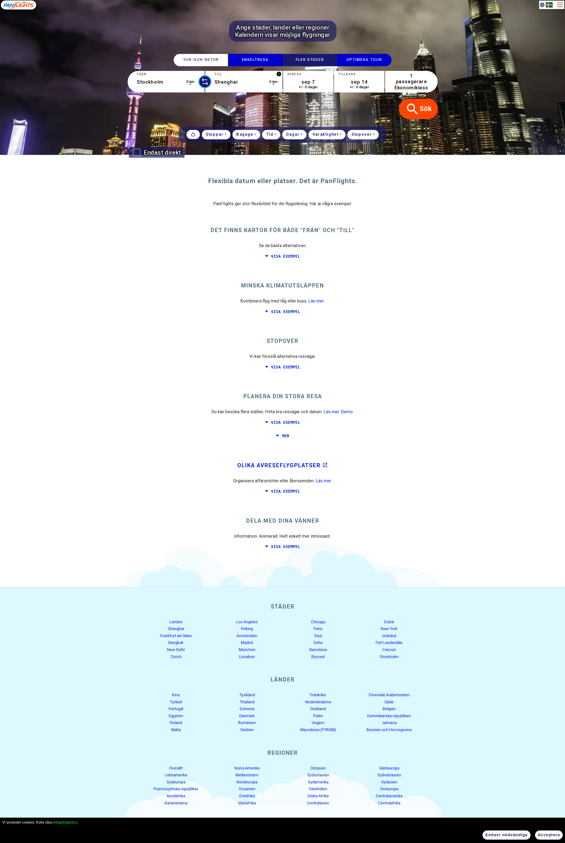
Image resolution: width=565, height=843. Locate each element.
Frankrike (318, 695)
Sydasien (389, 782)
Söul (318, 635)
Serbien (247, 729)
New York (389, 628)
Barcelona (318, 649)
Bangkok (175, 642)
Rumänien (247, 722)
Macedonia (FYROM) (318, 729)
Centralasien (318, 802)
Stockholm (389, 656)
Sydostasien (318, 775)
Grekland (318, 708)
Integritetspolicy (65, 822)
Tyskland (247, 695)
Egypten (176, 715)
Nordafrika (176, 796)
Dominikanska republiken (389, 715)
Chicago (318, 621)
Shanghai (176, 628)
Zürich (176, 656)
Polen (318, 715)
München (247, 649)
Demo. (347, 411)
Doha (318, 642)
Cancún (389, 649)
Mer (285, 436)
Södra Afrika (318, 796)
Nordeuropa (247, 782)
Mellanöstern (246, 775)
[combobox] (166, 81)
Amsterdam (247, 635)
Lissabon (247, 656)
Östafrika (247, 796)
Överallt (176, 768)
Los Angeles (247, 621)
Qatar (389, 701)
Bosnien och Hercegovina (389, 729)
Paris (318, 628)
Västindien (318, 789)
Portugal (176, 708)
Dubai (389, 621)
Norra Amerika (247, 768)
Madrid (247, 642)
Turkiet (176, 701)
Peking (247, 628)
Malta (176, 729)
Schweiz (247, 708)
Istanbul (389, 635)
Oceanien (247, 789)
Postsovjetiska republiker (176, 789)
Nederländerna (318, 701)
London (176, 621)
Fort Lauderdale (389, 642)
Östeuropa (389, 789)
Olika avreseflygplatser (282, 465)
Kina (176, 695)
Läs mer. (316, 301)
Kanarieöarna (176, 802)
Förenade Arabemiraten (389, 695)
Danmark (247, 715)
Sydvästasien (389, 775)
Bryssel (318, 656)
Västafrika (247, 802)
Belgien (389, 708)
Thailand (247, 701)
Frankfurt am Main (176, 635)
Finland (176, 722)
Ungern (318, 722)
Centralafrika (389, 802)
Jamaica (389, 722)
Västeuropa (389, 768)
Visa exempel (285, 256)
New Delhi (176, 649)
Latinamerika (176, 775)
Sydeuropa (176, 782)
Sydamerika (318, 782)
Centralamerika (389, 796)
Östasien (318, 768)
